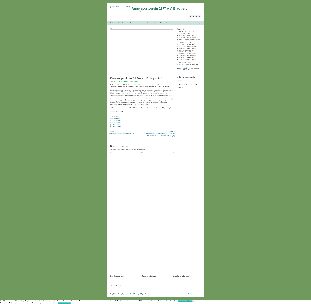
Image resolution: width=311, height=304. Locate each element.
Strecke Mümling (148, 276)
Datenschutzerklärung (116, 285)
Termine (124, 23)
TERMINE (186, 70)
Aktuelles (141, 23)
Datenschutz (169, 23)
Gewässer (132, 23)
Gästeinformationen (152, 23)
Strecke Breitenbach (181, 276)
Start (111, 23)
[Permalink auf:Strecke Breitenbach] (187, 212)
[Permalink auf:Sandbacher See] (124, 212)
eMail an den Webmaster (194, 294)
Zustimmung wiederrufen (64, 303)
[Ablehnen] (194, 301)
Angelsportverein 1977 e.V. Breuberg (160, 8)
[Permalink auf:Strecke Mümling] (155, 212)
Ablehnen (189, 300)
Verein (117, 23)
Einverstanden (182, 300)
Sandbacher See (117, 276)
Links (161, 23)
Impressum (113, 287)
